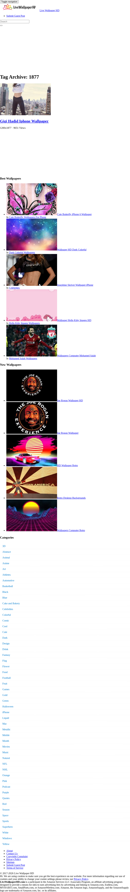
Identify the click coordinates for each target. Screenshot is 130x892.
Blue (4, 597)
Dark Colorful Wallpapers (22, 252)
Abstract (6, 551)
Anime (5, 563)
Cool (4, 626)
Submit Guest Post (15, 15)
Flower (6, 666)
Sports (5, 821)
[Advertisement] (65, 48)
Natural (6, 758)
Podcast (6, 786)
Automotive (8, 580)
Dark (4, 637)
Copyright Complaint (17, 856)
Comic (5, 620)
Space (5, 815)
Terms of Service (14, 868)
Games (5, 689)
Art (4, 569)
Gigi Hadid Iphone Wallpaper (24, 121)
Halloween (7, 706)
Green (5, 700)
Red (4, 804)
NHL (5, 769)
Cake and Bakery (11, 603)
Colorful (6, 614)
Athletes (6, 574)
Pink (4, 781)
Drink (5, 649)
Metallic (6, 729)
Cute (4, 632)
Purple (5, 792)
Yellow (6, 844)
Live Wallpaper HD (49, 10)
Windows (7, 838)
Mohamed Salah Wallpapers (23, 358)
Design (6, 643)
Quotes (6, 798)
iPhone (5, 712)
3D (4, 546)
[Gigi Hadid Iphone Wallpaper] (25, 114)
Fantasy (6, 655)
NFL (4, 763)
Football (6, 678)
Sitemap (10, 862)
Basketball (7, 586)
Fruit (4, 683)
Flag (4, 660)
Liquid (5, 718)
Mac (4, 723)
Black (5, 592)
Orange (6, 775)
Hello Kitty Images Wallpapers (24, 323)
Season (6, 809)
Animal (6, 557)
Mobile (6, 735)
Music (5, 752)
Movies (6, 746)
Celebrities (14, 287)
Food (5, 672)
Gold (4, 695)
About (9, 850)
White (5, 832)
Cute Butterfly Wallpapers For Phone (27, 217)
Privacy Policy (13, 859)
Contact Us (12, 853)
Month (5, 741)
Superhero (7, 826)
